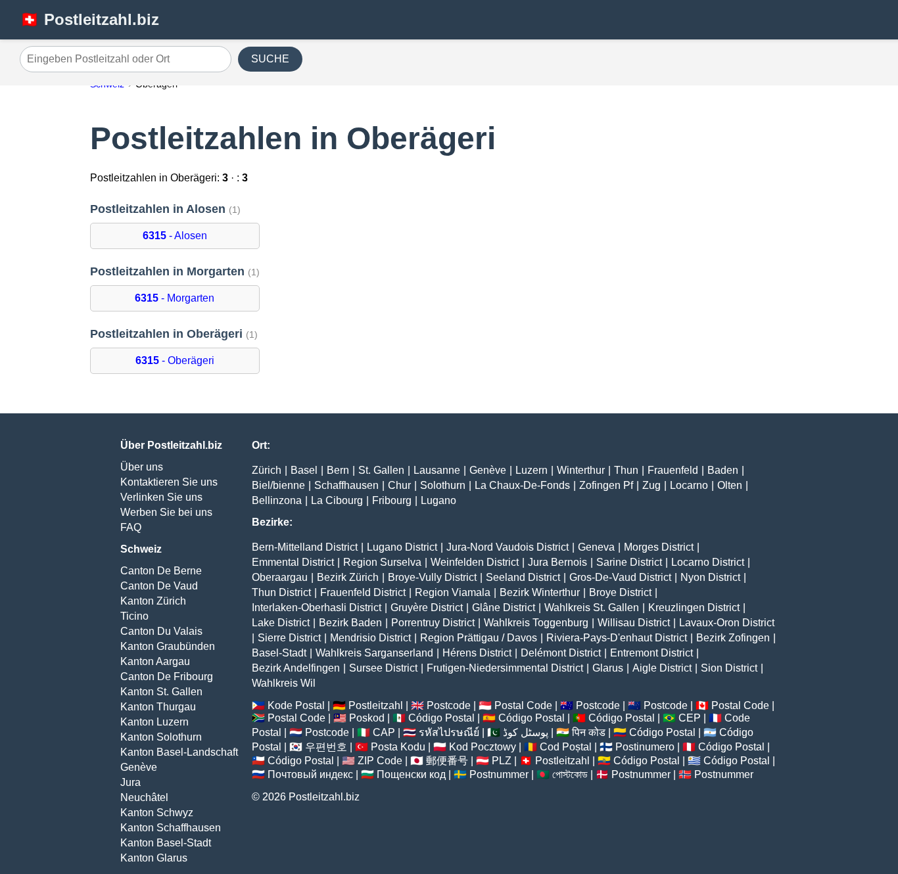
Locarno (689, 485)
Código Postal (441, 718)
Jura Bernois (557, 562)
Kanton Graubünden (167, 646)
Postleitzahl (375, 705)
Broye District (620, 592)
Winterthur (581, 470)
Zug (651, 485)
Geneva (596, 547)
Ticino (134, 616)
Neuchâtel (144, 797)
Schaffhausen (346, 485)
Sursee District (383, 668)
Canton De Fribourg (166, 676)
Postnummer (499, 774)
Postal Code (523, 705)
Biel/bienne (278, 485)
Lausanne (437, 470)
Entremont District (651, 652)
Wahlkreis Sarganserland (374, 652)
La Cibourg (337, 500)
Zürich (266, 470)
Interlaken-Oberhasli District (316, 607)
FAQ (130, 527)
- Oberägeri (174, 360)
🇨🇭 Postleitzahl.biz (89, 19)
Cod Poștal (566, 746)
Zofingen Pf (606, 485)
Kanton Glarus (153, 857)
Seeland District (523, 577)
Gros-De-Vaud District (620, 577)
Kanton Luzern (154, 721)
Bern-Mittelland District (305, 547)
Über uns (141, 466)
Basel (304, 470)
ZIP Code (380, 760)
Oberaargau (280, 577)
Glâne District (503, 607)
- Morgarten (174, 298)
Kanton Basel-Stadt (165, 842)
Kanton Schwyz (156, 812)
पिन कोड (588, 732)
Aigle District (662, 668)
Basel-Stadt (279, 652)
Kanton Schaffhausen (170, 827)
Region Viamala (452, 592)
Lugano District (402, 547)
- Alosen (175, 235)
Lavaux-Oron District (726, 622)
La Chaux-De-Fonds (522, 485)
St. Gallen (381, 470)
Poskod (367, 718)
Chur (399, 485)
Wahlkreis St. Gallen (591, 607)
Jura (130, 782)
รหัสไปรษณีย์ (449, 732)
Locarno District (707, 562)
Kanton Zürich (153, 601)
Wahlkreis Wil (284, 683)
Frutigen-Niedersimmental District (505, 668)
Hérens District (476, 652)
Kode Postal (296, 705)
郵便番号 (447, 760)
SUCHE (270, 58)
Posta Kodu (398, 746)
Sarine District (629, 562)
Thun (626, 470)
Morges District (659, 547)
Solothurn (442, 485)
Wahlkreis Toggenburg (536, 622)
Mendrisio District (370, 637)
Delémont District (561, 652)
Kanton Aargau (155, 661)
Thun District (281, 592)
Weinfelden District (475, 562)
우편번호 (326, 746)
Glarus (607, 668)
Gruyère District (426, 607)
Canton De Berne (161, 570)
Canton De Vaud (159, 585)
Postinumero (644, 746)
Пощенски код (411, 774)
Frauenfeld (673, 470)
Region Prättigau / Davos (478, 637)
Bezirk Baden (350, 622)
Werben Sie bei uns (166, 512)
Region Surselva (382, 562)
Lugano (438, 500)
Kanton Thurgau (158, 706)
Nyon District (710, 577)
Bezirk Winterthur (540, 592)
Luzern (531, 470)
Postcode (449, 705)
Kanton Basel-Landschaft (179, 752)
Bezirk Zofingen (733, 637)
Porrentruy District (433, 622)
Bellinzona (277, 500)
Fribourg (392, 500)
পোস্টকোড (570, 774)
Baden (722, 470)
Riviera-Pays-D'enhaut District (616, 637)
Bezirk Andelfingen (296, 668)
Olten (729, 485)
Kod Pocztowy (482, 746)
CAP (384, 732)
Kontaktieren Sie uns (169, 482)
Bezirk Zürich (348, 577)
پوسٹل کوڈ (525, 732)
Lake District (281, 622)
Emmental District (293, 562)
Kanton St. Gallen (161, 691)
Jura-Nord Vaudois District (507, 547)
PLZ (501, 760)
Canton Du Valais (161, 631)
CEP (689, 718)
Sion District (729, 668)
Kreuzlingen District (694, 607)
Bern (338, 470)
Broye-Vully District (432, 577)
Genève (138, 767)
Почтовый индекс (310, 774)
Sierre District (289, 637)
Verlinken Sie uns (161, 497)
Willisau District (634, 622)
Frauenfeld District (363, 592)
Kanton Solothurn (161, 737)
